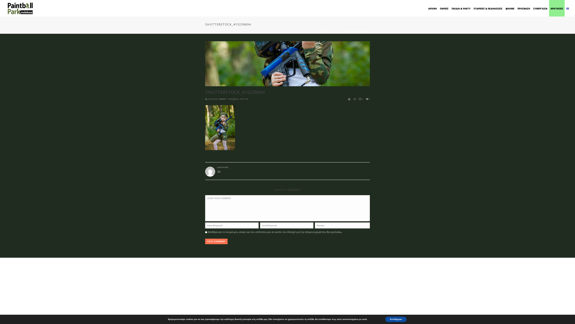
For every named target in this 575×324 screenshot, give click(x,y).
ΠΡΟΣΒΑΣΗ (524, 8)
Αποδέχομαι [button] (396, 319)
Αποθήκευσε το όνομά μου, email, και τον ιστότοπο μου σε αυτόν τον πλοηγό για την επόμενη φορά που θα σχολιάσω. (275, 232)
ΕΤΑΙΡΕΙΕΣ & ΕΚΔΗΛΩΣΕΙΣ (488, 8)
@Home (510, 8)
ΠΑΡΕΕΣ (444, 8)
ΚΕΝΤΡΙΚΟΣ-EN (334, 31)
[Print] (349, 99)
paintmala (213, 99)
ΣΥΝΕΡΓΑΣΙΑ (540, 8)
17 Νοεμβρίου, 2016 (235, 99)
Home (322, 31)
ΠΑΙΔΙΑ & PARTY (461, 8)
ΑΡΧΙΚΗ (432, 8)
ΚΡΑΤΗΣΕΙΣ (557, 8)
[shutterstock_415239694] (287, 63)
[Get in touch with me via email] (219, 172)
